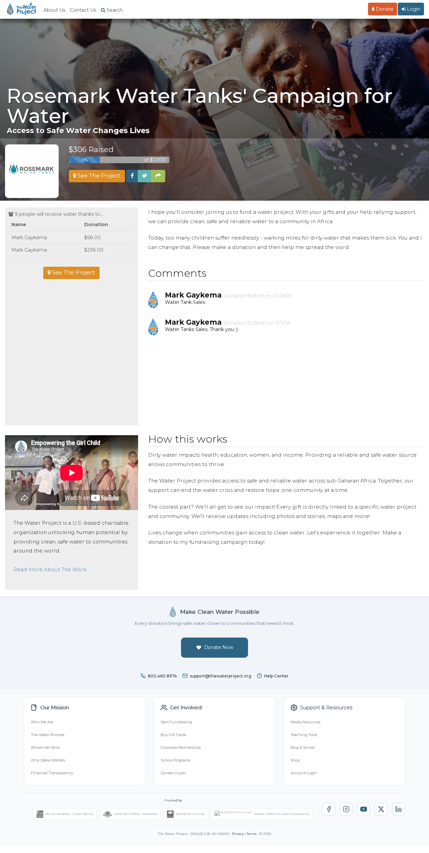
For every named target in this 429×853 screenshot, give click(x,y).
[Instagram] (346, 809)
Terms (251, 834)
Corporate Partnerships (181, 747)
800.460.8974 (162, 675)
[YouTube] (363, 809)
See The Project (98, 176)
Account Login (304, 773)
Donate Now (218, 647)
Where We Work (45, 747)
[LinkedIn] (398, 809)
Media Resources (305, 722)
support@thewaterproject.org (220, 675)
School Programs (175, 760)
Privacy (238, 834)
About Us (54, 10)
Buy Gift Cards (173, 734)
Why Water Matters (48, 760)
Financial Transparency (52, 773)
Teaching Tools (304, 734)
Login (413, 9)
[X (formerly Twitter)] (381, 809)
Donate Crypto (173, 773)
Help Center (276, 675)
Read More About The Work (49, 569)
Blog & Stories (303, 747)
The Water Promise (47, 734)
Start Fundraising (176, 722)
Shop (295, 760)
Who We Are (42, 722)
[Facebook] (328, 809)
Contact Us (83, 10)
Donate (383, 9)
